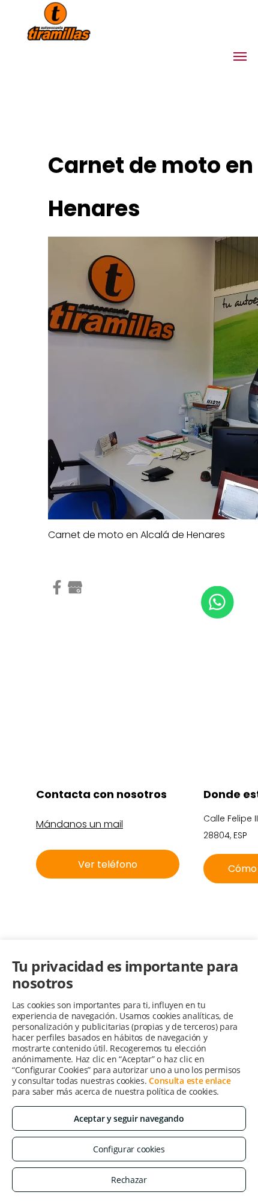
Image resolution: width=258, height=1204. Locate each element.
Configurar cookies (129, 1149)
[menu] (240, 56)
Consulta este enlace (189, 1080)
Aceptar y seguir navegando (129, 1118)
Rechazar (129, 1179)
